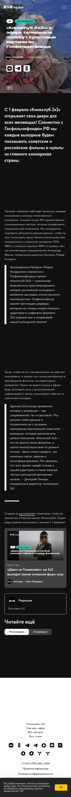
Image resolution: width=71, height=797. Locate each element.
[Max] (44, 745)
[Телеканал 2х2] (27, 745)
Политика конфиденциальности (35, 773)
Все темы (35, 736)
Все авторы (35, 732)
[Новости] (48, 753)
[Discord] (52, 745)
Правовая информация (35, 768)
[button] (64, 7)
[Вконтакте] (11, 745)
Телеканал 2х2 (35, 724)
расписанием (27, 513)
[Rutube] (60, 745)
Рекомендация (25, 21)
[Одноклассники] (19, 745)
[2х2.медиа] (31, 753)
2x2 (9, 21)
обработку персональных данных (25, 788)
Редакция (18, 57)
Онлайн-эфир (35, 728)
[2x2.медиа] (35, 745)
